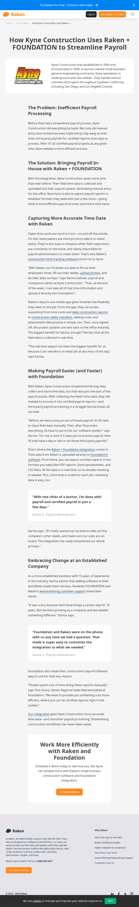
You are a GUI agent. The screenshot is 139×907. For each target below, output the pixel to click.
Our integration (39, 714)
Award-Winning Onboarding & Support (114, 857)
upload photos (90, 273)
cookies (37, 901)
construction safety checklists (52, 317)
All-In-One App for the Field (108, 837)
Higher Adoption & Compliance (110, 847)
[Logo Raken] (13, 14)
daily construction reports (90, 312)
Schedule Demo (69, 792)
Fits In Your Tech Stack (106, 852)
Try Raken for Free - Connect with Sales (66, 5)
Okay (110, 900)
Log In (91, 14)
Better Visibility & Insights (107, 842)
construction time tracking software (53, 259)
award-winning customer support (62, 591)
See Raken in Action (112, 14)
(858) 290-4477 (45, 861)
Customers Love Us (104, 863)
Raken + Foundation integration (73, 450)
